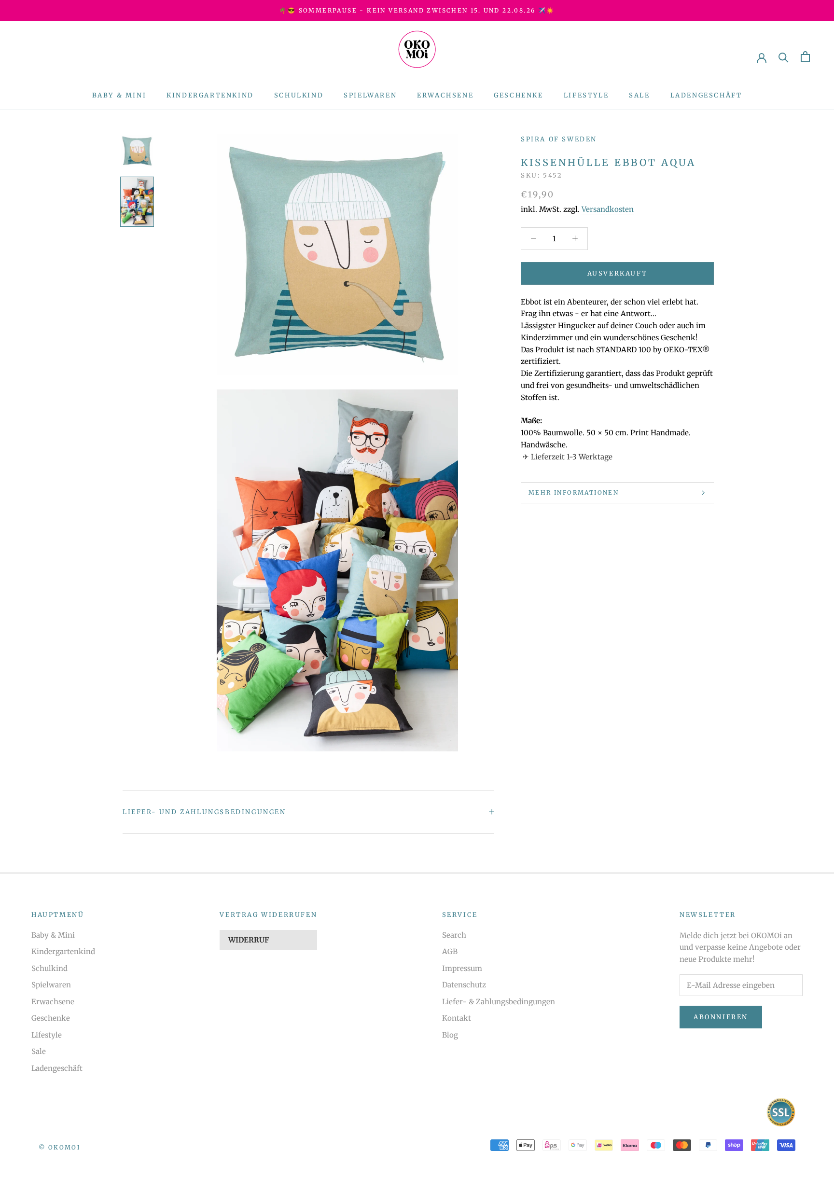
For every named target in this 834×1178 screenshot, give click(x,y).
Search (454, 935)
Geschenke (518, 95)
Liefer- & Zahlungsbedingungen (498, 1001)
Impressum (462, 968)
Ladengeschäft (706, 95)
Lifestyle (586, 95)
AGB (450, 951)
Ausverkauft (617, 273)
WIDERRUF (248, 939)
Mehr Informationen (573, 492)
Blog (450, 1034)
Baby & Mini (119, 95)
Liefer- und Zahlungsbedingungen (204, 812)
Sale (639, 95)
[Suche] (783, 57)
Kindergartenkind (210, 95)
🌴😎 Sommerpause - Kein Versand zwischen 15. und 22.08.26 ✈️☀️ (417, 10)
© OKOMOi (59, 1147)
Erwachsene (445, 95)
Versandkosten (608, 209)
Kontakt (456, 1018)
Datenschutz (464, 984)
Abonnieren (721, 1017)
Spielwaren (370, 95)
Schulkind (298, 95)
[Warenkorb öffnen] (805, 56)
